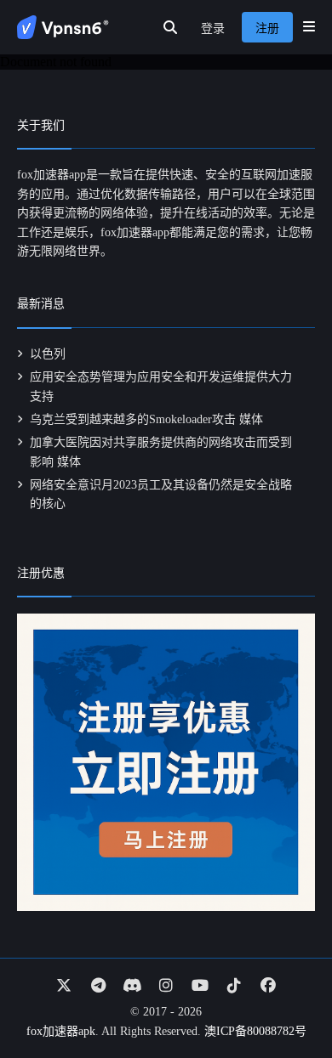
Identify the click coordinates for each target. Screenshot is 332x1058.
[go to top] (286, 997)
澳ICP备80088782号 (255, 1031)
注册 (267, 28)
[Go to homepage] (63, 27)
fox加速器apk (60, 1031)
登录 (213, 28)
